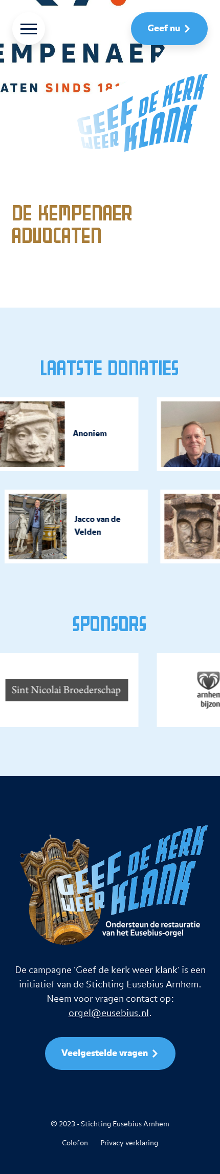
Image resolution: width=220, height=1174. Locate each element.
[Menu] (28, 28)
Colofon (75, 1143)
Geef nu (163, 29)
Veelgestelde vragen (104, 1053)
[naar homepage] (110, 113)
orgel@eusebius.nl (109, 1013)
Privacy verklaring (129, 1143)
